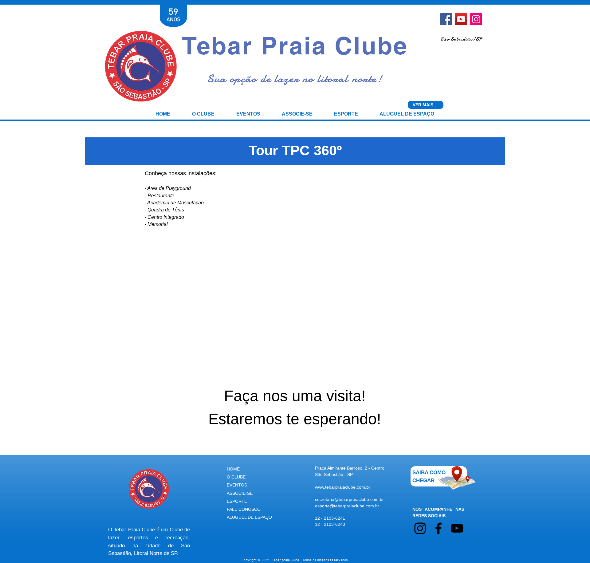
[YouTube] (461, 19)
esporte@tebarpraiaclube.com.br (347, 505)
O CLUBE (236, 476)
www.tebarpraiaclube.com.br (342, 487)
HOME (233, 469)
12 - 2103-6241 (330, 518)
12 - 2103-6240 (330, 524)
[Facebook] (446, 19)
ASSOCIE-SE (240, 493)
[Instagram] (476, 19)
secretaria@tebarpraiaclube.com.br (349, 499)
